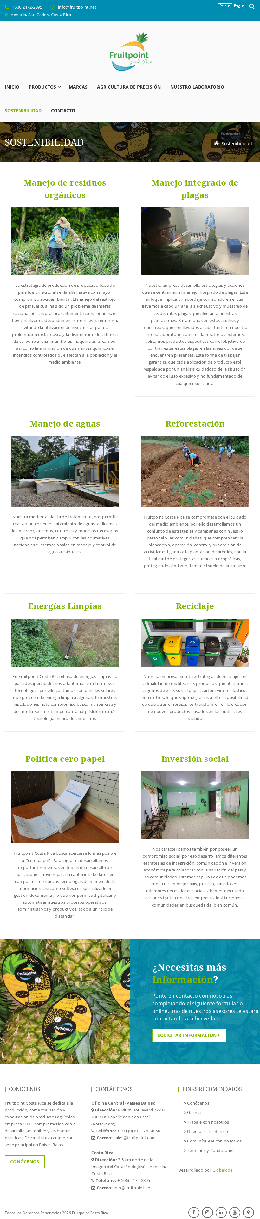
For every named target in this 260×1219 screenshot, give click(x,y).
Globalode (222, 1170)
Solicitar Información (188, 1035)
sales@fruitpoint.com (135, 1138)
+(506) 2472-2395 (133, 1180)
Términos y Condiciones (210, 1150)
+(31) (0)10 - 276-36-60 (138, 1131)
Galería (193, 1112)
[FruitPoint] (130, 51)
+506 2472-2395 (27, 7)
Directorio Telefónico (207, 1131)
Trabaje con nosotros (207, 1122)
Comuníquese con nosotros (214, 1141)
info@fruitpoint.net (77, 7)
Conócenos (24, 1162)
